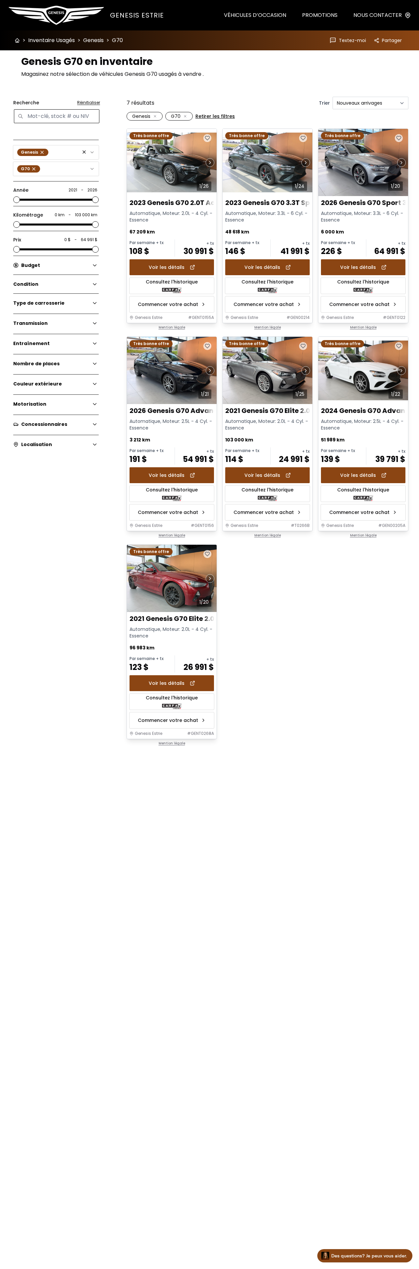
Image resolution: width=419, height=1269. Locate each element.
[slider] (16, 199)
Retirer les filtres (215, 116)
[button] (84, 152)
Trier (324, 103)
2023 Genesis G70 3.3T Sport (272, 203)
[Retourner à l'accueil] (17, 40)
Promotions (320, 15)
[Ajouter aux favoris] (207, 138)
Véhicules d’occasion (255, 15)
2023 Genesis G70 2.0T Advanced (185, 203)
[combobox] (56, 152)
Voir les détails (166, 267)
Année (20, 190)
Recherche (26, 102)
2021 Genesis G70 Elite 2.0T (269, 411)
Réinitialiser (88, 102)
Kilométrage (28, 215)
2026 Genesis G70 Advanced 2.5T (186, 411)
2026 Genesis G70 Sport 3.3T (368, 203)
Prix (17, 239)
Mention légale (172, 327)
